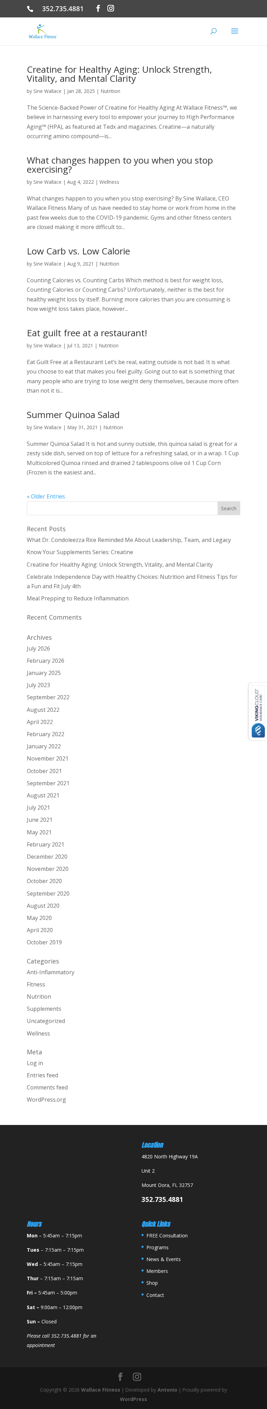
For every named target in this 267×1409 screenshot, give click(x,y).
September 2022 (48, 697)
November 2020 (47, 869)
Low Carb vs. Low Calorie (78, 251)
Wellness (109, 182)
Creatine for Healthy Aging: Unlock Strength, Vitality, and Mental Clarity (119, 74)
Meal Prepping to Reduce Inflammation (78, 598)
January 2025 (44, 673)
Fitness (36, 984)
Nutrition (110, 91)
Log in (35, 1063)
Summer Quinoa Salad (73, 414)
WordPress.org (46, 1099)
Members (157, 1271)
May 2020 (39, 918)
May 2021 (39, 832)
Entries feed (42, 1075)
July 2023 (38, 685)
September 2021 (48, 783)
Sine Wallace (47, 91)
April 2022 (40, 722)
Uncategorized (46, 1021)
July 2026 (38, 648)
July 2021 (38, 807)
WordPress (133, 1399)
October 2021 (44, 771)
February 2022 (45, 734)
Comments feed (47, 1087)
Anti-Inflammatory (50, 972)
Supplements (44, 1009)
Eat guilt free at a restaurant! (87, 332)
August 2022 (43, 710)
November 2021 (47, 758)
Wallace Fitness (100, 1389)
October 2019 (44, 942)
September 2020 (48, 893)
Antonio (167, 1389)
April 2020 (40, 930)
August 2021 (43, 795)
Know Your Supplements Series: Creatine (80, 552)
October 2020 (44, 881)
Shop (152, 1283)
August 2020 (43, 906)
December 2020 (47, 856)
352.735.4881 (65, 8)
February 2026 (45, 660)
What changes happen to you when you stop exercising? (120, 164)
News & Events (163, 1259)
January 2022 (44, 746)
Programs (157, 1247)
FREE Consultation (167, 1235)
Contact (155, 1295)
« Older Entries (46, 496)
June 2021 (39, 820)
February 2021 (45, 844)
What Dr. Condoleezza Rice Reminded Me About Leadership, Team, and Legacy (129, 540)
